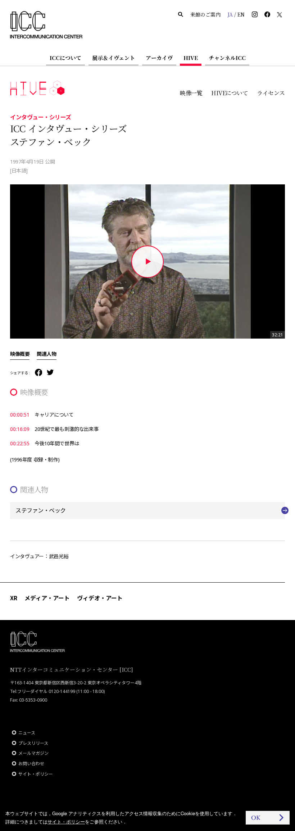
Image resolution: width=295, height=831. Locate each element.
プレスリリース (33, 743)
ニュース (26, 733)
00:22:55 (20, 443)
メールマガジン (33, 753)
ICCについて (65, 57)
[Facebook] (38, 373)
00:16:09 (20, 429)
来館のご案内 (205, 14)
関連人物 (46, 353)
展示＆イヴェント (113, 57)
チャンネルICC (227, 57)
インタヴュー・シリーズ (40, 117)
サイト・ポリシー (35, 774)
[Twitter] (50, 372)
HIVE (190, 57)
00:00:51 (20, 414)
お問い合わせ (31, 764)
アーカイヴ (159, 57)
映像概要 (20, 353)
